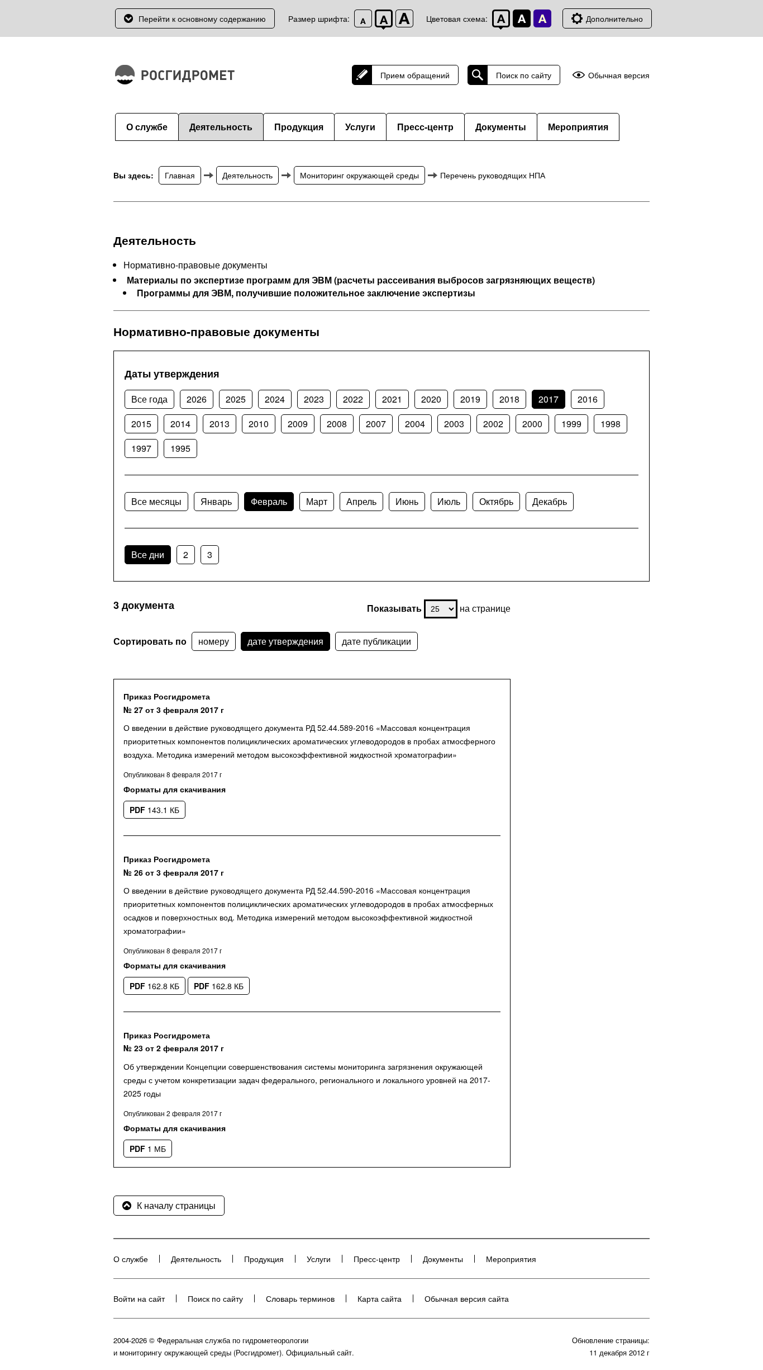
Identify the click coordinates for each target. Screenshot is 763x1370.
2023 (314, 399)
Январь (216, 501)
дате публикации (376, 641)
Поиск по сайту (523, 75)
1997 (141, 448)
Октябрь (496, 501)
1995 (180, 448)
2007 (376, 423)
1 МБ (148, 1148)
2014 (180, 423)
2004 (415, 423)
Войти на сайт (139, 1298)
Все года (149, 399)
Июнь (406, 501)
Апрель (361, 501)
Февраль (269, 501)
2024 (275, 399)
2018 (509, 399)
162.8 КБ (154, 985)
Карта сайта (379, 1298)
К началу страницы (176, 1205)
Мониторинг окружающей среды (359, 175)
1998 (610, 423)
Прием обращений (415, 75)
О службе (147, 126)
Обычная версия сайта (467, 1298)
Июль (448, 501)
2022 (353, 399)
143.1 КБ (154, 809)
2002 (493, 423)
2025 (236, 399)
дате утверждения (285, 641)
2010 (259, 423)
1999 (571, 423)
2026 (197, 399)
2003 (454, 423)
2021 (392, 399)
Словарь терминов (300, 1298)
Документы (500, 126)
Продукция (298, 126)
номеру (213, 641)
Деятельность (220, 126)
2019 (470, 399)
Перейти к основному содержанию (202, 18)
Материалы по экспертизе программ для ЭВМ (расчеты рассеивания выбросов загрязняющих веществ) (361, 280)
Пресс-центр (425, 126)
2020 (431, 399)
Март (316, 501)
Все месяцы (156, 501)
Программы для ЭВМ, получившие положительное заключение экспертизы (306, 293)
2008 (337, 423)
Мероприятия (578, 126)
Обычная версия (619, 75)
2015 (141, 423)
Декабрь (549, 501)
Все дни (147, 554)
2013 (219, 423)
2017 (548, 399)
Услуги (360, 126)
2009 (298, 423)
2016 (588, 399)
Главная (180, 175)
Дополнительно (614, 18)
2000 (532, 423)
